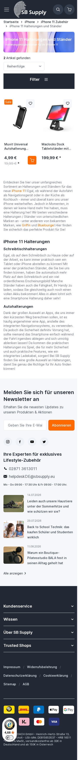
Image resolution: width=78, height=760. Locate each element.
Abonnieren (61, 425)
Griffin (26, 225)
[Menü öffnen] (7, 9)
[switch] (9, 737)
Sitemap (9, 684)
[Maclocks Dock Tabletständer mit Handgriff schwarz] (58, 117)
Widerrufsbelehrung (42, 667)
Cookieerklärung (55, 675)
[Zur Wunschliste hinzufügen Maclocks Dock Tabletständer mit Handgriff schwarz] (67, 103)
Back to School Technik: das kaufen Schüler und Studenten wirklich (50, 532)
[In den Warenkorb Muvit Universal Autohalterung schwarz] (32, 160)
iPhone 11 (19, 191)
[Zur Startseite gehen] (30, 9)
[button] (39, 79)
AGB (26, 684)
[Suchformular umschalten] (58, 9)
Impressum (11, 667)
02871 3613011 (23, 468)
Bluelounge (46, 225)
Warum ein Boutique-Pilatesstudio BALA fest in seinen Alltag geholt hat (47, 558)
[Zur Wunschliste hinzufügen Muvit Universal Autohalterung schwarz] (30, 103)
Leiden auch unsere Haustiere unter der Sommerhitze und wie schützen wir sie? (49, 506)
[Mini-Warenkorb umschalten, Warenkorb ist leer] (69, 9)
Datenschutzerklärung (20, 675)
